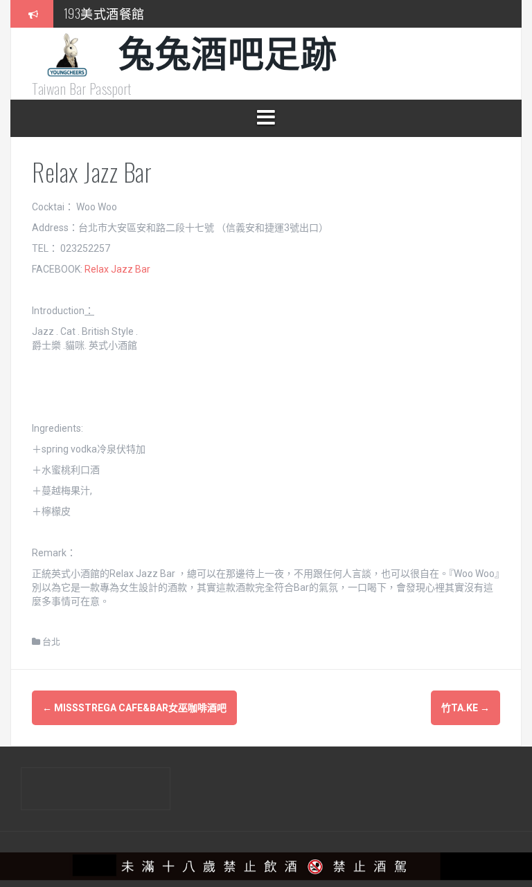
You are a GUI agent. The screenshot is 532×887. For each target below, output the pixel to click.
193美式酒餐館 (104, 13)
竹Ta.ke (465, 707)
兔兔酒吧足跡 (227, 50)
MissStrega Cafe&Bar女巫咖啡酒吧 (134, 707)
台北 (51, 642)
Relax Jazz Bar (117, 269)
